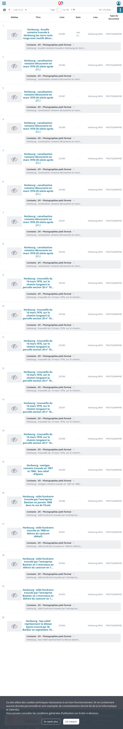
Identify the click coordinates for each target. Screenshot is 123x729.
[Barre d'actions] (120, 10)
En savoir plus (51, 721)
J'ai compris (71, 721)
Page (53, 9)
